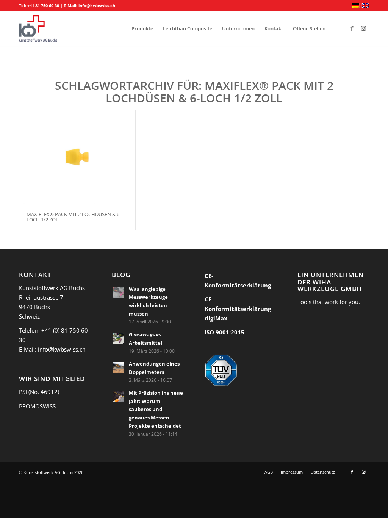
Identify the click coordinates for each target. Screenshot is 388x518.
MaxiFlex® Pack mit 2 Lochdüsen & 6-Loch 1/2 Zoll (74, 217)
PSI (23, 392)
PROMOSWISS (37, 406)
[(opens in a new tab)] (118, 293)
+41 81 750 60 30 (43, 5)
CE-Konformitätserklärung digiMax (238, 308)
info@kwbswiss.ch (96, 5)
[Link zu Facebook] (352, 28)
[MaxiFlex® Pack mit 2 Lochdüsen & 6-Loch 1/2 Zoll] (77, 157)
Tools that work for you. (328, 302)
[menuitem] (142, 28)
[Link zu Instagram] (363, 28)
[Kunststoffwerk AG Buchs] (38, 28)
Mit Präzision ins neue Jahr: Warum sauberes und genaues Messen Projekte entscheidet (156, 409)
